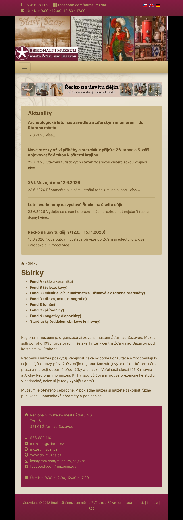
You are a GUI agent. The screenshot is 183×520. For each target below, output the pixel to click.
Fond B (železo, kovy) (49, 287)
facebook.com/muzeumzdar (82, 5)
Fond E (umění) (43, 304)
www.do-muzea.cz (46, 455)
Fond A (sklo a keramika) (51, 281)
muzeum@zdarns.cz (47, 443)
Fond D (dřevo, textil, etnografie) (58, 298)
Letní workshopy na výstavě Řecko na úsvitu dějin (76, 204)
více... (51, 135)
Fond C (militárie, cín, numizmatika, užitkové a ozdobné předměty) (87, 293)
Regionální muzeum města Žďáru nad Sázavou (86, 502)
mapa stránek (133, 502)
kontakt (152, 502)
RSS (92, 508)
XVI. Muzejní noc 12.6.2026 (54, 182)
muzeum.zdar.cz (44, 449)
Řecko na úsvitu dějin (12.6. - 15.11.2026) (67, 232)
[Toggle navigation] (24, 66)
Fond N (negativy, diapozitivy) (55, 316)
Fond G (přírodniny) (47, 310)
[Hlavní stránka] (22, 263)
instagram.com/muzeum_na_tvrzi (58, 461)
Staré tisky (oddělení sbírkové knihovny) (65, 321)
